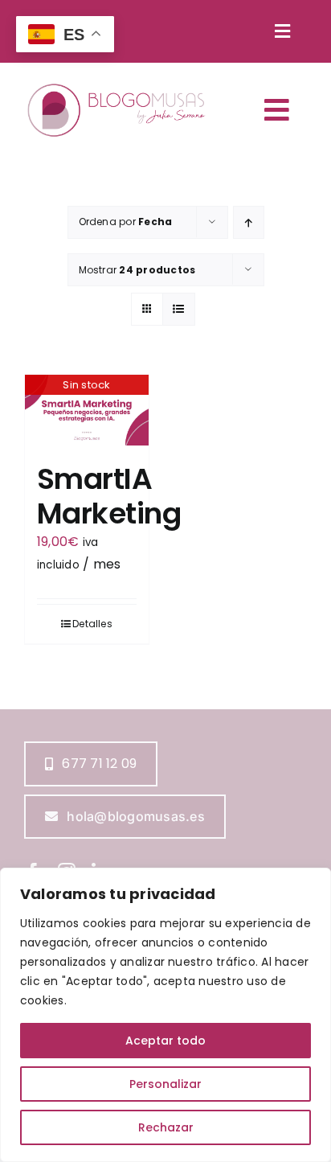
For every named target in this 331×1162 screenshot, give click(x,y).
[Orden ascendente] (248, 222)
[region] (165, 1015)
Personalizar (165, 1084)
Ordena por (126, 221)
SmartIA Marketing (109, 496)
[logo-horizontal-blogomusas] (116, 85)
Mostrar (137, 270)
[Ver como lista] (178, 309)
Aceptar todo (165, 1041)
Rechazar (166, 1127)
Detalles (92, 623)
